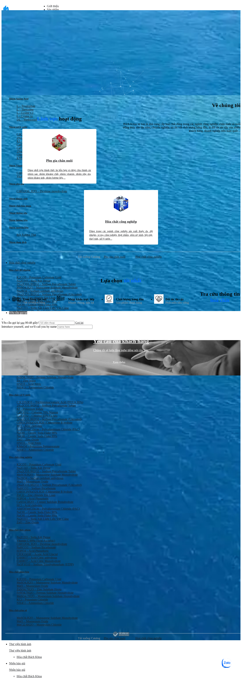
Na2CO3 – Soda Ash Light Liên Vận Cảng (43, 518)
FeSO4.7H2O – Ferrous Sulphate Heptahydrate (45, 377)
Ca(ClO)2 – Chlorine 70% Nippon (37, 412)
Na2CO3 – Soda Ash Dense (33, 468)
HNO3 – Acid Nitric (29, 384)
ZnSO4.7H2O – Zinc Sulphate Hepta (39, 589)
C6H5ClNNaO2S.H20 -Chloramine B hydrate (44, 422)
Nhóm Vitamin (17, 165)
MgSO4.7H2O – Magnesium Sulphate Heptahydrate (48, 596)
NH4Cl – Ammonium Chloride (35, 387)
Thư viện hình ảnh (20, 650)
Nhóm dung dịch (17, 242)
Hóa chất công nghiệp (20, 457)
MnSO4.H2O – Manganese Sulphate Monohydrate (47, 287)
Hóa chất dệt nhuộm (19, 270)
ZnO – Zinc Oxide (28, 439)
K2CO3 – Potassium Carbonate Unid (39, 464)
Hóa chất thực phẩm (20, 529)
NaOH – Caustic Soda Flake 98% (37, 432)
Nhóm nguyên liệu (18, 227)
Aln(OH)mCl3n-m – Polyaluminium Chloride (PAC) (48, 429)
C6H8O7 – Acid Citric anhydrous (37, 557)
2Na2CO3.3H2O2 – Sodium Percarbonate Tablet (46, 284)
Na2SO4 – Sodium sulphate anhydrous (40, 478)
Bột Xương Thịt (26, 234)
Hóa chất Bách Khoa (29, 657)
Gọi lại (79, 322)
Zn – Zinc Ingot (26, 380)
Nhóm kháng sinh (18, 198)
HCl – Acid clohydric (29, 426)
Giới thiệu (53, 6)
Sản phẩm (53, 9)
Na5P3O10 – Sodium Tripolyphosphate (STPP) (45, 564)
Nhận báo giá (17, 669)
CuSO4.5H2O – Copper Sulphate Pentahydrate (45, 501)
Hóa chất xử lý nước (20, 394)
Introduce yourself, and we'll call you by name (29, 326)
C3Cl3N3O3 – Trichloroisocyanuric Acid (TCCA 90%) (50, 402)
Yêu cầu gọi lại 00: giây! (21, 322)
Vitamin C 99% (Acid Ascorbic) (36, 540)
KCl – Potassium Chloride (32, 599)
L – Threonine (25, 109)
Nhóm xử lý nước (18, 127)
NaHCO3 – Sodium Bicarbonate (36, 488)
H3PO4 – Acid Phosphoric (33, 498)
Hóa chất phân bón (19, 571)
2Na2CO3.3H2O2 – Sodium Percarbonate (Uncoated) (49, 419)
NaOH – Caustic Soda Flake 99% (37, 436)
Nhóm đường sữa (18, 213)
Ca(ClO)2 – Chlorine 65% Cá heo (37, 415)
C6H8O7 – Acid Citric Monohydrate (39, 561)
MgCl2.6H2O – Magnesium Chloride (39, 624)
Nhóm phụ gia (16, 183)
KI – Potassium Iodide (30, 409)
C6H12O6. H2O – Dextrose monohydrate (42, 191)
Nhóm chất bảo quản (20, 205)
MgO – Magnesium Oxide (32, 481)
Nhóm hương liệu (18, 220)
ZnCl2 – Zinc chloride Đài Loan (36, 495)
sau (22, 322)
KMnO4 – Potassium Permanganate (38, 446)
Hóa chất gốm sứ (18, 610)
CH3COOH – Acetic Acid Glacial (37, 554)
